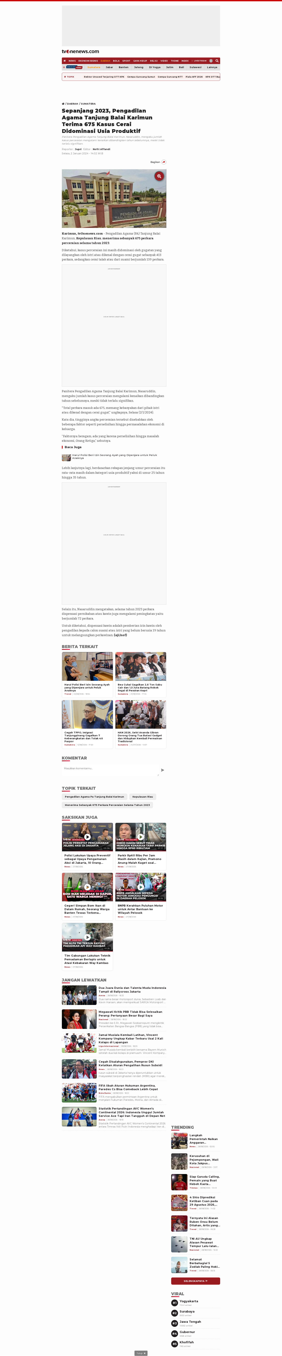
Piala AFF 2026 (194, 77)
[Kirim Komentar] (162, 770)
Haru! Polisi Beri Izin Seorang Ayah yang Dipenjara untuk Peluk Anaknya (114, 457)
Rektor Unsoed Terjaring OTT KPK (104, 77)
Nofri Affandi (101, 149)
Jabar (109, 67)
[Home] (80, 51)
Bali (181, 67)
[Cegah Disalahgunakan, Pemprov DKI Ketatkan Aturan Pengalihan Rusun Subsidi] (79, 1069)
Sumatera (93, 67)
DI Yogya (155, 67)
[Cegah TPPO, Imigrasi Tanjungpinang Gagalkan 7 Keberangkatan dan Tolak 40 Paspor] (87, 714)
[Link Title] (64, 103)
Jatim (169, 67)
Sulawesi (195, 67)
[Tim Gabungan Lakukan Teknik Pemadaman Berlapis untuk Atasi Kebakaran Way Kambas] (87, 937)
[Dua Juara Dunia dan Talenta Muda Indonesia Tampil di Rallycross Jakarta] (79, 995)
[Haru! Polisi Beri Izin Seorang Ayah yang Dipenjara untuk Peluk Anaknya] (66, 456)
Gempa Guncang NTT (170, 77)
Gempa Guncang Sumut (141, 77)
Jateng (138, 67)
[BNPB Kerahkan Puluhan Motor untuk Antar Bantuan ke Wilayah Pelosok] (140, 887)
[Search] (217, 61)
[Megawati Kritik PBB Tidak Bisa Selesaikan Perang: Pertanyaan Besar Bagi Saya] (79, 1019)
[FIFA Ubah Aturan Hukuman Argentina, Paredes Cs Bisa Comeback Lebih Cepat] (79, 1093)
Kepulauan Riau (88, 238)
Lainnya (212, 67)
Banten (124, 67)
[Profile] (211, 61)
